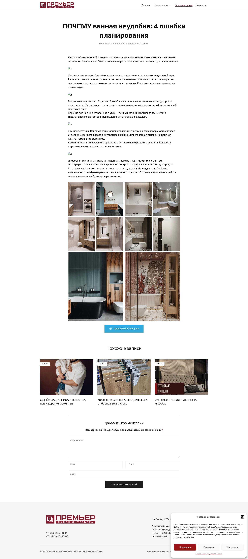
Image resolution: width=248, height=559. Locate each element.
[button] (242, 516)
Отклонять (209, 547)
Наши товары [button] (161, 5)
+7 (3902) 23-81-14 (56, 532)
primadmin (108, 43)
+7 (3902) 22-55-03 (57, 536)
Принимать (185, 547)
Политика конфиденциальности (209, 554)
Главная (146, 5)
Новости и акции (183, 5)
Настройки (232, 547)
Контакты (201, 5)
